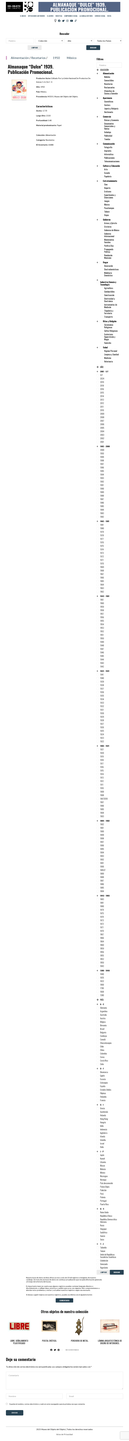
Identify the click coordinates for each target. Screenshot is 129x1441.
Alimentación (20, 58)
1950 (56, 58)
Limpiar (34, 47)
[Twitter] (63, 20)
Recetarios (38, 58)
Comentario (64, 1300)
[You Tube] (71, 20)
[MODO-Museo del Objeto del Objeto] (19, 7)
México (71, 58)
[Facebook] (59, 20)
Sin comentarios (72, 1350)
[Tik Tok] (76, 20)
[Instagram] (67, 20)
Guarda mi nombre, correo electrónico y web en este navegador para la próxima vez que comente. (47, 1404)
